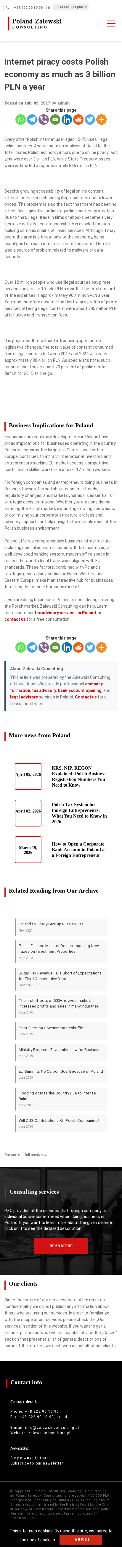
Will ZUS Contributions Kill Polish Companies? (59, 1123)
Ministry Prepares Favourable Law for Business (59, 1052)
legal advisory (24, 697)
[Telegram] (32, 119)
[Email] (55, 119)
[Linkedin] (67, 119)
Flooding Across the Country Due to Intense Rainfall (57, 1099)
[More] (101, 119)
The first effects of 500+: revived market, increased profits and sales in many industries (59, 1006)
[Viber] (43, 119)
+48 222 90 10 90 (28, 8)
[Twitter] (90, 119)
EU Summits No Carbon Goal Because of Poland (61, 1074)
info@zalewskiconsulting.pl (52, 1428)
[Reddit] (78, 119)
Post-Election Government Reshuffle (51, 1031)
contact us (15, 619)
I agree (80, 1539)
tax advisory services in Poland (65, 612)
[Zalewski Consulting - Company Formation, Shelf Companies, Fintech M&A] (35, 30)
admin (63, 103)
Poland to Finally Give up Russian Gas (51, 927)
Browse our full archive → (25, 1155)
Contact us (86, 697)
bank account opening (80, 690)
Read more (61, 1246)
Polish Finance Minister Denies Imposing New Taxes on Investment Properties (59, 952)
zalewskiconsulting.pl (49, 1433)
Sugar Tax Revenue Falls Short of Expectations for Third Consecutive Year (60, 979)
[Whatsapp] (20, 119)
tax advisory (44, 690)
